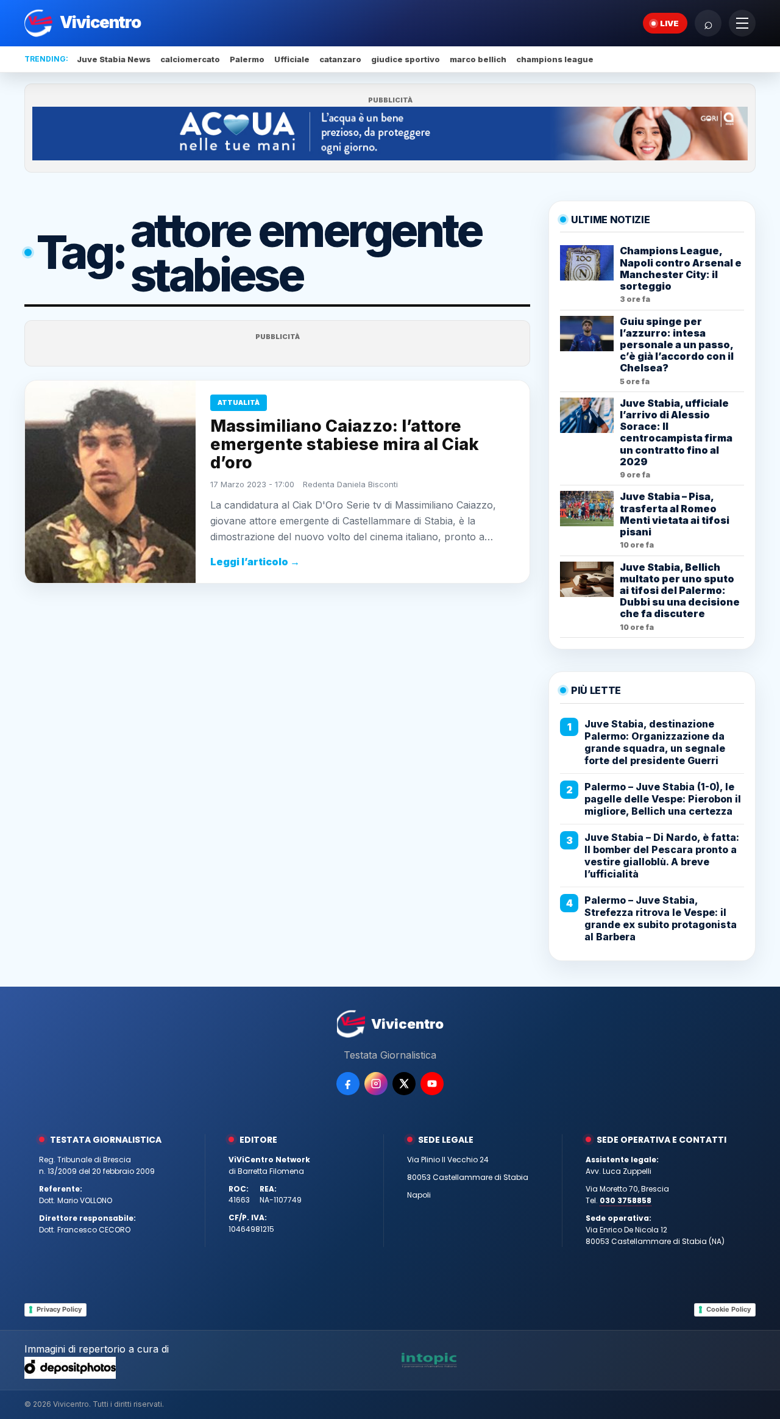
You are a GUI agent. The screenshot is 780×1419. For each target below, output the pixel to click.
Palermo (247, 59)
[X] (404, 1083)
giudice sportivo (405, 59)
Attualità (239, 402)
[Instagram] (376, 1083)
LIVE (669, 23)
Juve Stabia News (114, 59)
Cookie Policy (728, 1309)
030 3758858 (625, 1200)
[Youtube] (432, 1083)
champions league (555, 59)
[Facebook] (348, 1083)
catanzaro (340, 59)
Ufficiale (292, 59)
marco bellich (478, 59)
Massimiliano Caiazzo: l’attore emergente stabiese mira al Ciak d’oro (344, 444)
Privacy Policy (59, 1309)
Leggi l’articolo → (255, 562)
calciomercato (190, 59)
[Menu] (742, 23)
